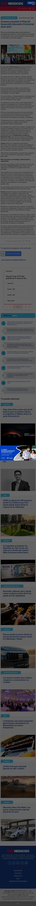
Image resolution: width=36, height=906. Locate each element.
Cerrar (30, 3)
